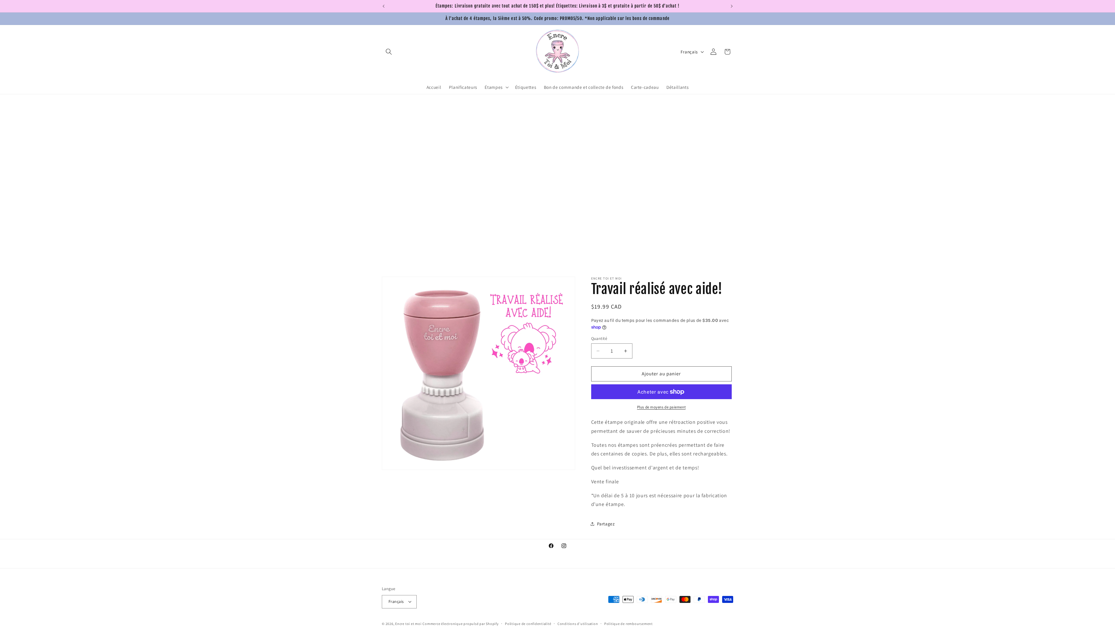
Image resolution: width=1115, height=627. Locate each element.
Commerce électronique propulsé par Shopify (460, 623)
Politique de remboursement (628, 623)
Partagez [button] (606, 524)
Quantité (599, 338)
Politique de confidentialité (528, 623)
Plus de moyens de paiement (661, 407)
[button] (389, 52)
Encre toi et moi (408, 623)
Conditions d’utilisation (578, 623)
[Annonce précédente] (383, 6)
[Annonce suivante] (731, 6)
